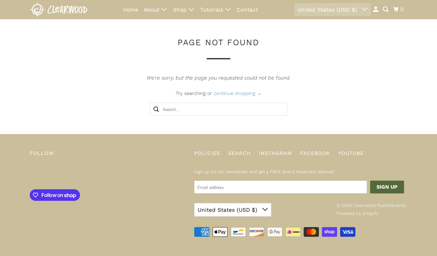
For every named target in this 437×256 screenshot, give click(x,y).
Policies (207, 153)
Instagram (275, 153)
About (152, 9)
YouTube (351, 153)
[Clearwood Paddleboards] (58, 9)
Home (131, 9)
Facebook (315, 153)
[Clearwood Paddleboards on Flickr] (31, 174)
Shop (181, 9)
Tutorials (212, 9)
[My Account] (376, 9)
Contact (247, 9)
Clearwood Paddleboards (379, 205)
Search (239, 153)
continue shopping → (238, 93)
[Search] (386, 9)
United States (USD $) (328, 9)
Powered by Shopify (357, 213)
